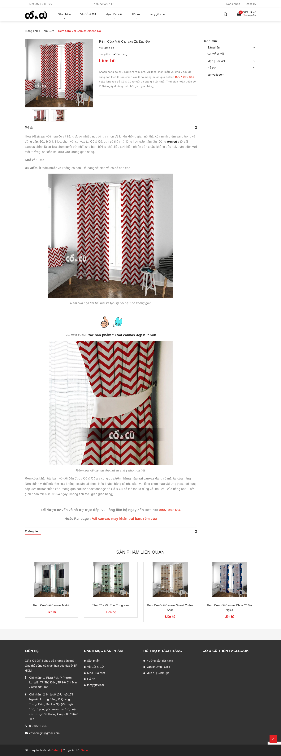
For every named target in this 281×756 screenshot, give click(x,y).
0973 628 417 (105, 3)
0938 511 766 (43, 3)
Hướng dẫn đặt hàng (159, 660)
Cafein (55, 750)
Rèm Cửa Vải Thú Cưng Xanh (111, 605)
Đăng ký (251, 3)
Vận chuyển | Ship (158, 666)
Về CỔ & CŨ (215, 54)
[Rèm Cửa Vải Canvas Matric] (51, 581)
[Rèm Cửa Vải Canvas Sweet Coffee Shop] (170, 581)
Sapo (84, 750)
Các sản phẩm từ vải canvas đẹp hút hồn (122, 335)
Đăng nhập (233, 3)
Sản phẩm (214, 47)
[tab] (111, 127)
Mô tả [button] (28, 127)
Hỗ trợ (211, 67)
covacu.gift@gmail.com (44, 733)
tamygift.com (215, 74)
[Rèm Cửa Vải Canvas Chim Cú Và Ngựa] (229, 581)
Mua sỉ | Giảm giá (157, 672)
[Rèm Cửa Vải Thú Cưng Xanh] (110, 581)
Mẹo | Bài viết (216, 61)
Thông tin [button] (31, 531)
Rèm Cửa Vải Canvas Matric (51, 605)
